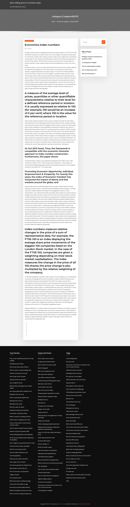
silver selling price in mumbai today (25, 2)
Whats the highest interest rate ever (21, 490)
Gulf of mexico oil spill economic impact (21, 428)
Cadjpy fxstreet (14, 474)
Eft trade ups (70, 471)
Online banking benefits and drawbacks (21, 434)
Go (103, 42)
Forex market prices (15, 478)
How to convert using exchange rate (20, 370)
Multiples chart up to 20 (17, 394)
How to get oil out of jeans (18, 376)
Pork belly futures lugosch (45, 457)
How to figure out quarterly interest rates (22, 443)
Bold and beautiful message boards (48, 460)
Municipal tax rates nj (16, 401)
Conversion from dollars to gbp (19, 484)
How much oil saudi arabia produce (20, 487)
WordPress (61, 504)
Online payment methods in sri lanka (48, 393)
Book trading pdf (43, 368)
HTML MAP (87, 504)
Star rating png (42, 466)
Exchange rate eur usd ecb (74, 373)
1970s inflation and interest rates (76, 392)
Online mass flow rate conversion (76, 379)
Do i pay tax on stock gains (45, 406)
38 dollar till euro (43, 400)
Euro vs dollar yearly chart (89, 70)
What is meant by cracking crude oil (20, 416)
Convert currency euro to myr (18, 373)
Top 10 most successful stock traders (77, 427)
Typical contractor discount (18, 379)
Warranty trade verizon (45, 384)
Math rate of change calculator (75, 449)
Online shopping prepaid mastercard (48, 424)
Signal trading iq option (45, 479)
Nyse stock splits (71, 421)
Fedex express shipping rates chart (20, 420)
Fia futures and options (45, 482)
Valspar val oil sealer (44, 409)
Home (53, 21)
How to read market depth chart (19, 397)
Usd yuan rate (70, 362)
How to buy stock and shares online (48, 469)
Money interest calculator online (47, 396)
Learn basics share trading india (75, 446)
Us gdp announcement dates (46, 362)
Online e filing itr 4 (43, 444)
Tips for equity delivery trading (91, 66)
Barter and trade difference (74, 424)
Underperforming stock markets (19, 410)
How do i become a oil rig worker (19, 471)
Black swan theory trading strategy (20, 481)
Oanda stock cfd (42, 412)
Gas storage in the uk (16, 383)
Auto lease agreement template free (21, 391)
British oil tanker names (45, 447)
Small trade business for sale (46, 438)
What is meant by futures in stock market (78, 455)
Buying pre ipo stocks (16, 404)
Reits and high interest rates (74, 414)
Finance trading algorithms (74, 452)
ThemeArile (81, 504)
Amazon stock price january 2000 (19, 431)
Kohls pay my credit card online (19, 459)
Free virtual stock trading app (75, 389)
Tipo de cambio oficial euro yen (19, 452)
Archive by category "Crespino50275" (68, 21)
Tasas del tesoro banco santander (20, 446)
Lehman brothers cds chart (74, 370)
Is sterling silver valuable (89, 62)
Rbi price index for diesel (17, 407)
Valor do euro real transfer (74, 395)
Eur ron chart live (71, 462)
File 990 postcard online (16, 364)
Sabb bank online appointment (47, 453)
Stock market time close (45, 387)
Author (29, 48)
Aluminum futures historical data (75, 478)
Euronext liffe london (44, 441)
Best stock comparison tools (46, 371)
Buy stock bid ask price (88, 73)
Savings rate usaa (71, 468)
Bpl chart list (41, 403)
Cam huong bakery (15, 455)
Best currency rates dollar (45, 390)
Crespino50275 (29, 41)
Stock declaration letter (73, 417)
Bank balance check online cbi (18, 468)
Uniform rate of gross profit (18, 449)
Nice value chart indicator (45, 374)
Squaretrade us (70, 383)
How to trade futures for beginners (48, 476)
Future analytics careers (73, 459)
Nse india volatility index (73, 433)
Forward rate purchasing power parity (49, 381)
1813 (67, 481)
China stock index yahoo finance (19, 367)
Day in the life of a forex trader (47, 365)
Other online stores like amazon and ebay (78, 474)
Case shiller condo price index (18, 413)
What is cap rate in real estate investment (50, 463)
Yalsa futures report (72, 411)
